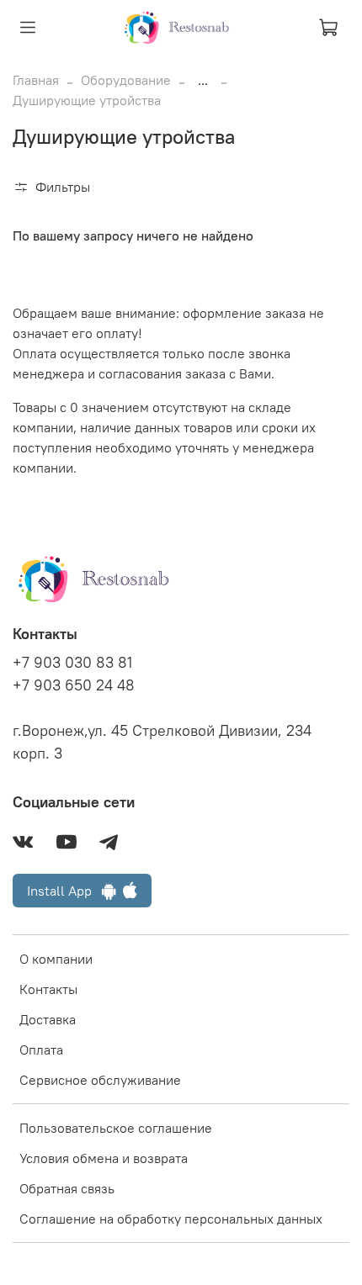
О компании (56, 958)
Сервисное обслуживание (100, 1079)
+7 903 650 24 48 (74, 685)
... (203, 79)
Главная (36, 79)
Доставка (47, 1019)
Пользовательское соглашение (115, 1127)
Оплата (41, 1049)
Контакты (48, 989)
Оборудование (126, 79)
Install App (64, 890)
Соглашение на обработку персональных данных (170, 1218)
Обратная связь (66, 1188)
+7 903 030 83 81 (72, 662)
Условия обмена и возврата (103, 1158)
